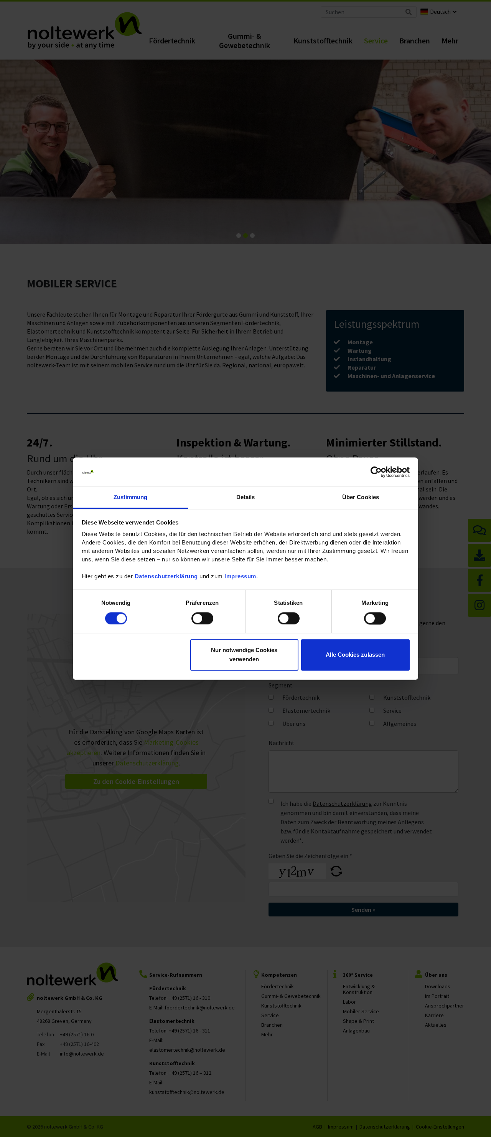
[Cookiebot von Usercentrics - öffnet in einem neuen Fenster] (376, 472)
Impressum (240, 576)
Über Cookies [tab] (360, 497)
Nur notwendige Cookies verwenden (244, 655)
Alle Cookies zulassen (355, 655)
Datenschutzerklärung (166, 576)
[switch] (202, 618)
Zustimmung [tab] (131, 497)
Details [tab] (245, 497)
